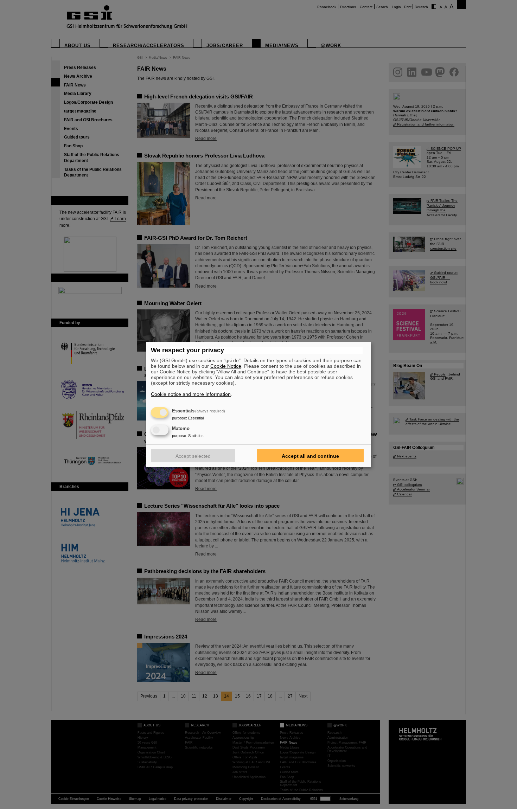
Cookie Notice (225, 366)
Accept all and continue (310, 456)
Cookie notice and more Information (191, 394)
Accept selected (193, 456)
